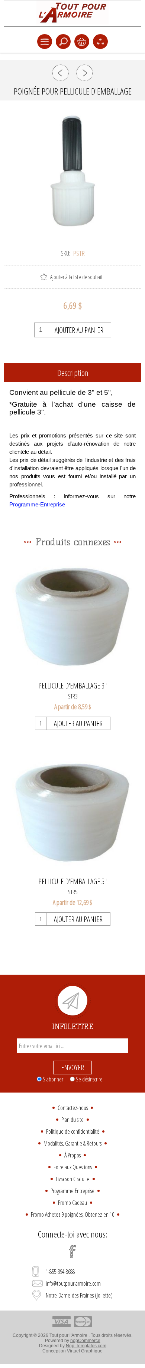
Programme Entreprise (72, 1191)
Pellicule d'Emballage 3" (72, 685)
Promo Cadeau (72, 1203)
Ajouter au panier (79, 330)
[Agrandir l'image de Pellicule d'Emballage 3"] (73, 615)
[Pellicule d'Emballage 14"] (60, 73)
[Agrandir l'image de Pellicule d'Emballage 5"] (73, 811)
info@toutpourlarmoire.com (73, 1283)
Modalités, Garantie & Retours (73, 1143)
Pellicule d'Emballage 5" (72, 881)
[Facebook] (72, 1251)
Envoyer (72, 1068)
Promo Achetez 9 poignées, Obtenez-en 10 (72, 1214)
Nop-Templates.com (86, 1345)
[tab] (73, 372)
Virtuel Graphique (85, 1351)
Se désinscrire (89, 1079)
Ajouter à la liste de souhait (76, 277)
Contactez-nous (73, 1108)
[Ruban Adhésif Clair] (84, 73)
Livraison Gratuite (73, 1179)
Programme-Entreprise (37, 505)
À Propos (72, 1155)
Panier (81, 41)
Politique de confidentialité (72, 1131)
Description (72, 372)
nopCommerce (85, 1340)
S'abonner (53, 1079)
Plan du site (72, 1120)
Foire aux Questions (73, 1167)
